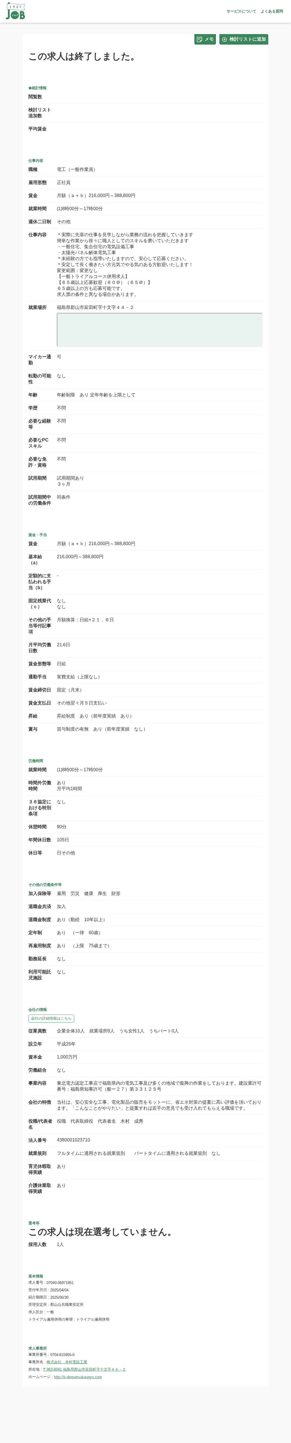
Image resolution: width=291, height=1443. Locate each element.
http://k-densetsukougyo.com (78, 1377)
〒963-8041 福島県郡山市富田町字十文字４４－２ (84, 1369)
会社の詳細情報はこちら (51, 1018)
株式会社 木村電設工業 (67, 1362)
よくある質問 (272, 11)
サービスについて (241, 11)
